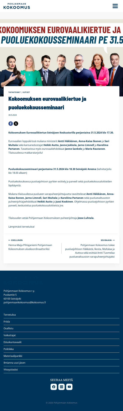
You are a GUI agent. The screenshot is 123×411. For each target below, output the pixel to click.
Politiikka (9, 349)
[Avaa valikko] (115, 6)
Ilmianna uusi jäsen (14, 362)
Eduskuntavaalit (13, 342)
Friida (7, 321)
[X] (16, 123)
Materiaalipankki (13, 356)
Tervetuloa (10, 314)
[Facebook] (10, 123)
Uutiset (26, 92)
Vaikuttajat (10, 335)
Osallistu (8, 328)
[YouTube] (69, 387)
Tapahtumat (14, 92)
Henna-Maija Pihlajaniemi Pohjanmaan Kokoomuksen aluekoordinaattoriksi (30, 244)
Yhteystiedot (11, 369)
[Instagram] (61, 387)
